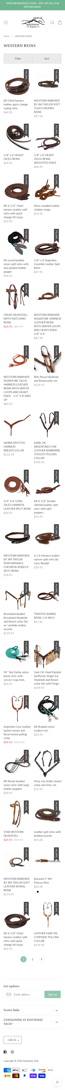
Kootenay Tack (30, 1060)
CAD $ (12, 1039)
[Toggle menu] (6, 22)
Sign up (52, 994)
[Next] (41, 960)
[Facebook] (5, 1052)
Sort (46, 58)
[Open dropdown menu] (56, 1010)
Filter (18, 58)
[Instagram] (12, 1052)
